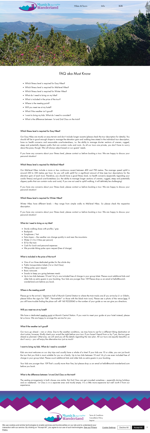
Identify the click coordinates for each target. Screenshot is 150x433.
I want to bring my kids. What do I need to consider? (48, 115)
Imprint (91, 420)
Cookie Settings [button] (109, 427)
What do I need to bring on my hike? (41, 95)
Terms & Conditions (96, 415)
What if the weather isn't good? (39, 111)
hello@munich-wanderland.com (116, 363)
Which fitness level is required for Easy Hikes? (45, 83)
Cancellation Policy (96, 418)
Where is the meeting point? (37, 103)
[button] (81, 6)
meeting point (46, 315)
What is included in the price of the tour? (42, 99)
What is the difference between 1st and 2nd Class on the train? (52, 119)
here (125, 298)
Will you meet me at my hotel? (38, 107)
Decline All (124, 427)
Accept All (138, 427)
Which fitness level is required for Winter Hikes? (46, 91)
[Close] (147, 427)
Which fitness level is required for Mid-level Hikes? (47, 87)
